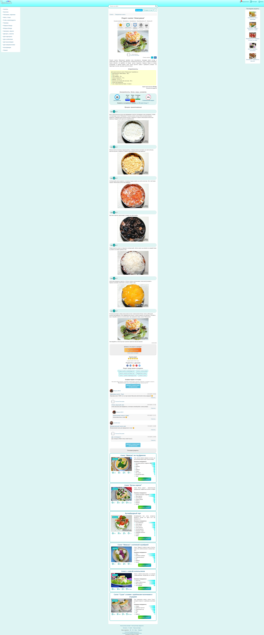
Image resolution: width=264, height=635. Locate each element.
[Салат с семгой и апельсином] (121, 580)
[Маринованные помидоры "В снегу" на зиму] (252, 35)
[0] (135, 26)
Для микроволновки (9, 44)
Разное (6, 50)
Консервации (7, 47)
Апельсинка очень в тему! (121, 415)
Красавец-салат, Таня (117, 394)
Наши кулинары (137, 628)
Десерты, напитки (9, 34)
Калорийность (133, 21)
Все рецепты (139, 10)
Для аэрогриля (8, 36)
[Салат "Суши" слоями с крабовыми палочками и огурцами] (121, 605)
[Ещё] (155, 10)
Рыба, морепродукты (10, 20)
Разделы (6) (149, 21)
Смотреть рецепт (144, 479)
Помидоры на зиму (148, 10)
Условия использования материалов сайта (132, 633)
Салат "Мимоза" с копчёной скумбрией (133, 545)
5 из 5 (137, 359)
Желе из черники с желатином (252, 49)
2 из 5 (131, 359)
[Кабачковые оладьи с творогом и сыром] (252, 24)
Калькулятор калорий (125, 625)
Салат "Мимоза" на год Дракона (133, 455)
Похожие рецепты (118, 21)
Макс (136, 630)
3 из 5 (133, 359)
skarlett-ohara (117, 422)
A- (152, 57)
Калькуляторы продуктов (137, 625)
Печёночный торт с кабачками (253, 18)
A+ (155, 57)
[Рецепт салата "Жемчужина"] (133, 41)
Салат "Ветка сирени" (133, 485)
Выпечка (6, 12)
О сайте (130, 628)
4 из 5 (135, 359)
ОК (133, 630)
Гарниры (6, 23)
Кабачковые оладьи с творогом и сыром (252, 29)
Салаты (6, 9)
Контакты (125, 628)
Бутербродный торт (133, 513)
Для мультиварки (8, 42)
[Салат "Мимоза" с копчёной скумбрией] (121, 554)
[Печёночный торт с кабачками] (252, 14)
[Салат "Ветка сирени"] (121, 494)
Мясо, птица (7, 17)
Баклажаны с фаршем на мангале (252, 60)
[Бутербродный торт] (121, 523)
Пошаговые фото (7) (141, 21)
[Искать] (156, 6)
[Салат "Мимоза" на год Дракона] (121, 464)
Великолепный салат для (118, 426)
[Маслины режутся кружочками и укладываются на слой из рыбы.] (133, 229)
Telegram (140, 630)
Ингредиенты (126, 21)
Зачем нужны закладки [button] (132, 353)
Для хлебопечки (8, 39)
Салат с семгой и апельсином (133, 571)
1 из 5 (129, 359)
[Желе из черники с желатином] (252, 45)
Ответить (153, 397)
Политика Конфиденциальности (132, 632)
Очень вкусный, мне (118, 405)
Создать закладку (134, 350)
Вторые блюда (8, 28)
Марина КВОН (117, 390)
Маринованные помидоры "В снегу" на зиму (252, 39)
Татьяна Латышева (119, 401)
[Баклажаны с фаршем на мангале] (252, 56)
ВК (130, 630)
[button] (141, 27)
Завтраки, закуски (9, 31)
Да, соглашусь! (116, 437)
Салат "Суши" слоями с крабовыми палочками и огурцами (133, 595)
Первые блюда (8, 25)
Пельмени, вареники (9, 14)
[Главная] (6, 2)
